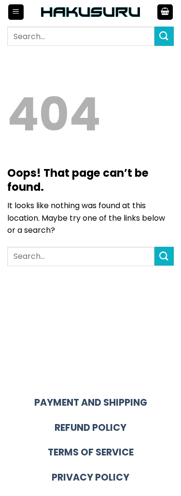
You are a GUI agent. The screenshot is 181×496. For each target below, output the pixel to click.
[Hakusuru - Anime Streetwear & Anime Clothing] (90, 11)
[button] (16, 12)
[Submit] (164, 36)
